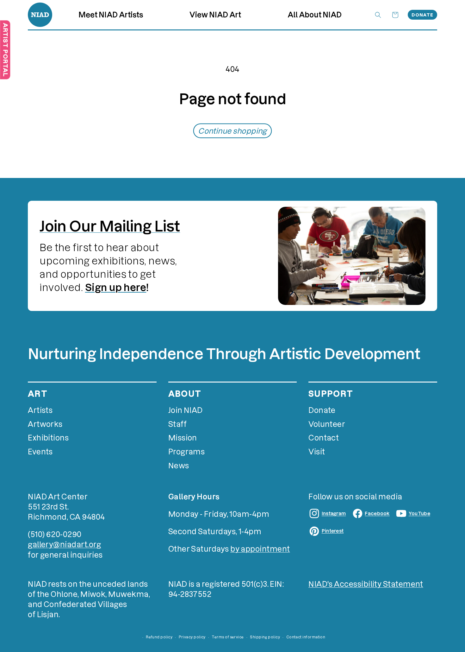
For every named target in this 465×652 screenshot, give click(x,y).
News (178, 466)
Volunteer (326, 424)
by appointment (260, 549)
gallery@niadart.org (64, 544)
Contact (323, 438)
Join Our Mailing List (110, 226)
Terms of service (228, 637)
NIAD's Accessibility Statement (365, 584)
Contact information (306, 637)
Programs (186, 452)
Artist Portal (5, 50)
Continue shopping (232, 131)
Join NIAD (185, 410)
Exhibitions (48, 438)
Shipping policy (265, 637)
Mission (182, 438)
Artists (40, 410)
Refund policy (159, 637)
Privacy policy (192, 637)
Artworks (45, 424)
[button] (215, 14)
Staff (177, 424)
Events (40, 452)
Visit (316, 452)
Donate (422, 14)
